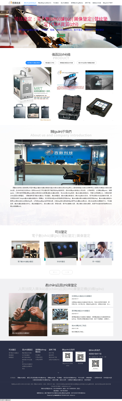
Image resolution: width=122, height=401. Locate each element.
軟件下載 (51, 353)
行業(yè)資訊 (39, 357)
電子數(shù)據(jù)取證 (33, 63)
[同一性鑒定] (96, 251)
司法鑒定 (12, 349)
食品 (23, 368)
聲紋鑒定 (11, 355)
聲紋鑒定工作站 (49, 63)
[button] (6, 26)
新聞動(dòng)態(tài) (40, 350)
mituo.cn (72, 395)
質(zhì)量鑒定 (27, 349)
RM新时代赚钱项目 (5, 400)
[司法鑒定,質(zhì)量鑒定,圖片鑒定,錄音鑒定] (14, 2)
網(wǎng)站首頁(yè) (30, 3)
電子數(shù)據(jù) (14, 353)
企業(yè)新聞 (39, 359)
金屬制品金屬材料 (27, 366)
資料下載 (52, 349)
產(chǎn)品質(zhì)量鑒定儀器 (87, 63)
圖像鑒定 (11, 357)
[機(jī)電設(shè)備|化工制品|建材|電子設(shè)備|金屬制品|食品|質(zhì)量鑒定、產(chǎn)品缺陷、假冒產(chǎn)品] (61, 26)
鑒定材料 (51, 355)
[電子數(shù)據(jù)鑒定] (25, 251)
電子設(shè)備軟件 (27, 364)
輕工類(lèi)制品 (26, 357)
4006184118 (95, 353)
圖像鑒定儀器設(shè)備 (66, 63)
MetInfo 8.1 (57, 395)
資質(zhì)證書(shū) (54, 359)
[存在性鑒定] (61, 251)
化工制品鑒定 (26, 355)
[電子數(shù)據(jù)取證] (32, 94)
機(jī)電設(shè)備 (26, 353)
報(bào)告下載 (53, 357)
